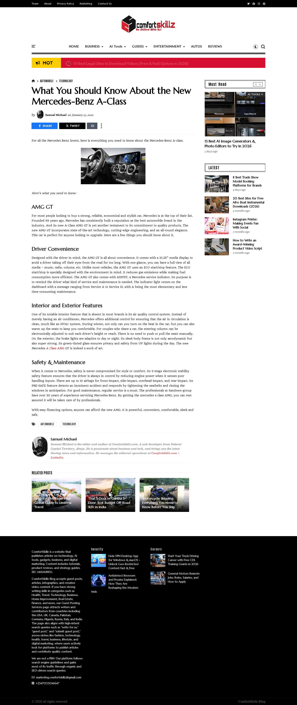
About (48, 3)
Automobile (47, 81)
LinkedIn (57, 458)
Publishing (86, 3)
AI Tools (116, 46)
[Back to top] (287, 695)
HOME (74, 46)
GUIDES (138, 46)
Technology (66, 81)
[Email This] (92, 126)
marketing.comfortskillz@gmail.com (58, 677)
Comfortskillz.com (164, 453)
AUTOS (196, 46)
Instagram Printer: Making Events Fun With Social (245, 223)
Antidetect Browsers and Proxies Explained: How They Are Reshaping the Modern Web (114, 583)
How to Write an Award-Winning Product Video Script (247, 244)
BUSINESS (92, 46)
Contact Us (105, 3)
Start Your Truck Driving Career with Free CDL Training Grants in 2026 (183, 560)
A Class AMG (55, 348)
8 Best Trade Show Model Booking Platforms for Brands (247, 181)
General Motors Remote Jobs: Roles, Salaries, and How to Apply (184, 577)
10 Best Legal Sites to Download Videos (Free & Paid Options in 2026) (127, 63)
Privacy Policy (65, 3)
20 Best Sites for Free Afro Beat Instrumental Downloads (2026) (248, 202)
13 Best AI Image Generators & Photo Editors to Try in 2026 (230, 143)
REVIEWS (215, 46)
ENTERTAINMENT (167, 46)
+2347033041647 (47, 683)
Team (35, 3)
